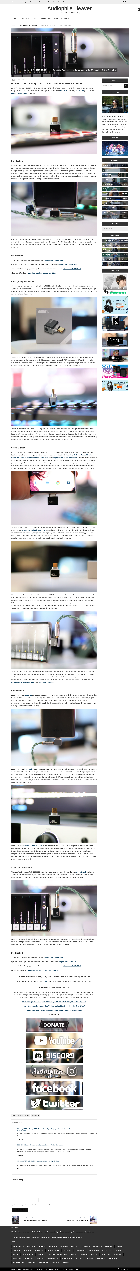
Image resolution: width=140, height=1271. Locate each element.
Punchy (29, 1258)
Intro (56, 19)
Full (118, 1250)
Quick (27, 1115)
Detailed (39, 1250)
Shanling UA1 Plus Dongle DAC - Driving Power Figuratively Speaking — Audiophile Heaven (45, 1129)
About (35, 19)
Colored (86, 1246)
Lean (14, 1115)
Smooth (101, 1258)
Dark (119, 1246)
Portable (33, 2)
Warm (66, 1262)
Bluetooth (51, 2)
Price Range (23, 2)
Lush (94, 1254)
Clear (74, 1246)
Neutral (20, 1115)
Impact (42, 1254)
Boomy (42, 1246)
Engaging (94, 1250)
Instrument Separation (58, 1254)
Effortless (80, 1250)
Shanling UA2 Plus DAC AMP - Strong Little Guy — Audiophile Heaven (38, 1161)
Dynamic (67, 1250)
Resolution (35, 1115)
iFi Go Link (28, 769)
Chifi (104, 70)
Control (97, 1246)
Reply (21, 1139)
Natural (118, 1254)
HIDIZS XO (26, 530)
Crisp (108, 1246)
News (14, 2)
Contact (64, 19)
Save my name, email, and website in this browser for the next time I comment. (36, 1205)
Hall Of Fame (46, 19)
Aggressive (18, 1246)
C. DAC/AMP (94, 70)
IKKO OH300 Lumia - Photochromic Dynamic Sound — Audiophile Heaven (40, 1145)
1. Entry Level (79, 70)
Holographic (28, 1254)
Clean (64, 1246)
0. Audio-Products (62, 70)
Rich (79, 1258)
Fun (16, 1254)
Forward (106, 1250)
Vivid (55, 1262)
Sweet (31, 1262)
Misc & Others (63, 2)
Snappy (113, 1258)
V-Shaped (43, 1262)
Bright (53, 1246)
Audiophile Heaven (70, 8)
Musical (106, 1254)
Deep (16, 1250)
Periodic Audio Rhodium (33, 846)
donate (44, 981)
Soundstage (18, 1262)
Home (15, 19)
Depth (27, 1250)
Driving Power (53, 1250)
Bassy (31, 1246)
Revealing (67, 1258)
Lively (84, 1254)
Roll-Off (89, 1258)
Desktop (42, 2)
